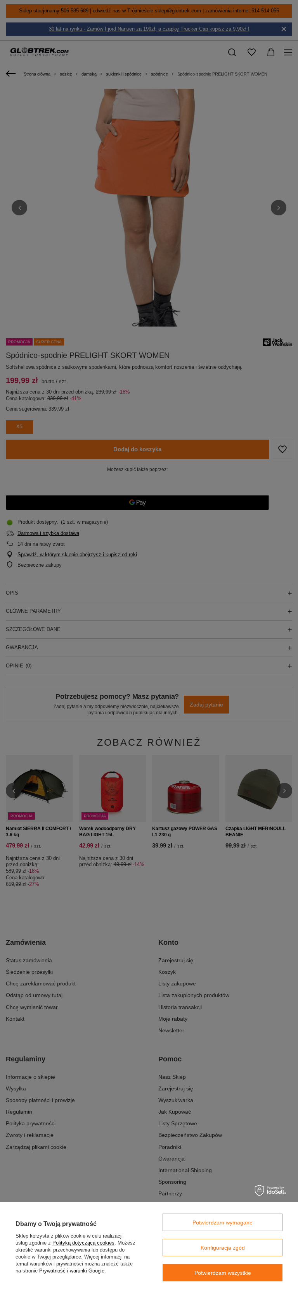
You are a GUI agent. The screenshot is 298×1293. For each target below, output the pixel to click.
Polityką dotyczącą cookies (83, 1243)
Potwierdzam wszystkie (222, 1273)
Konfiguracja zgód (223, 1248)
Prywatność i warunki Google (71, 1271)
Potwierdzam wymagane (222, 1222)
